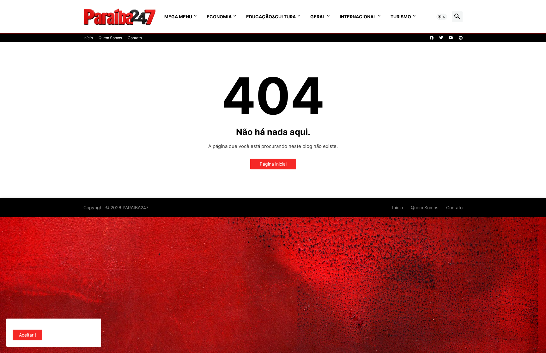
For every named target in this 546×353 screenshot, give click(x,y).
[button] (441, 17)
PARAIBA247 (136, 207)
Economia (219, 16)
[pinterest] (461, 37)
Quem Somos (110, 37)
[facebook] (432, 37)
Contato (135, 37)
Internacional (358, 16)
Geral (317, 16)
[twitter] (441, 37)
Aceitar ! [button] (27, 335)
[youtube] (451, 37)
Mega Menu (178, 16)
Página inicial (273, 164)
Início (88, 37)
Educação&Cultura (271, 16)
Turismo (401, 16)
